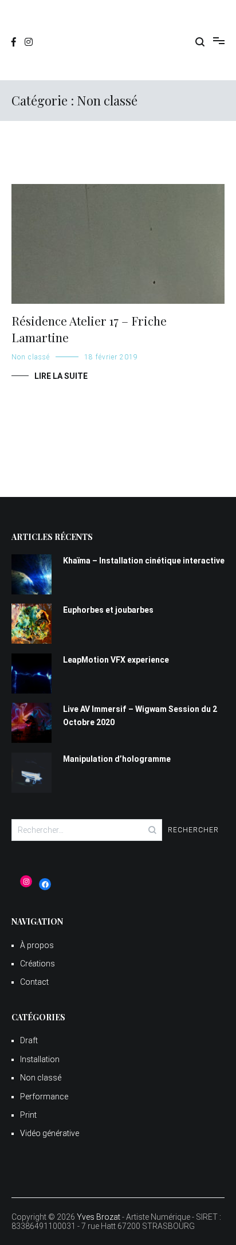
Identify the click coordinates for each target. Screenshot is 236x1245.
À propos (37, 945)
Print (28, 1114)
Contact (34, 981)
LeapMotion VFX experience (116, 659)
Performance (44, 1096)
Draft (29, 1040)
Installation (40, 1059)
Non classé (30, 357)
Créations (37, 963)
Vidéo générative (49, 1133)
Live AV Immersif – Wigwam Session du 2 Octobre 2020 (140, 715)
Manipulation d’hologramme (117, 759)
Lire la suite (61, 376)
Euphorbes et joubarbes (108, 609)
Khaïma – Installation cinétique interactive (144, 560)
